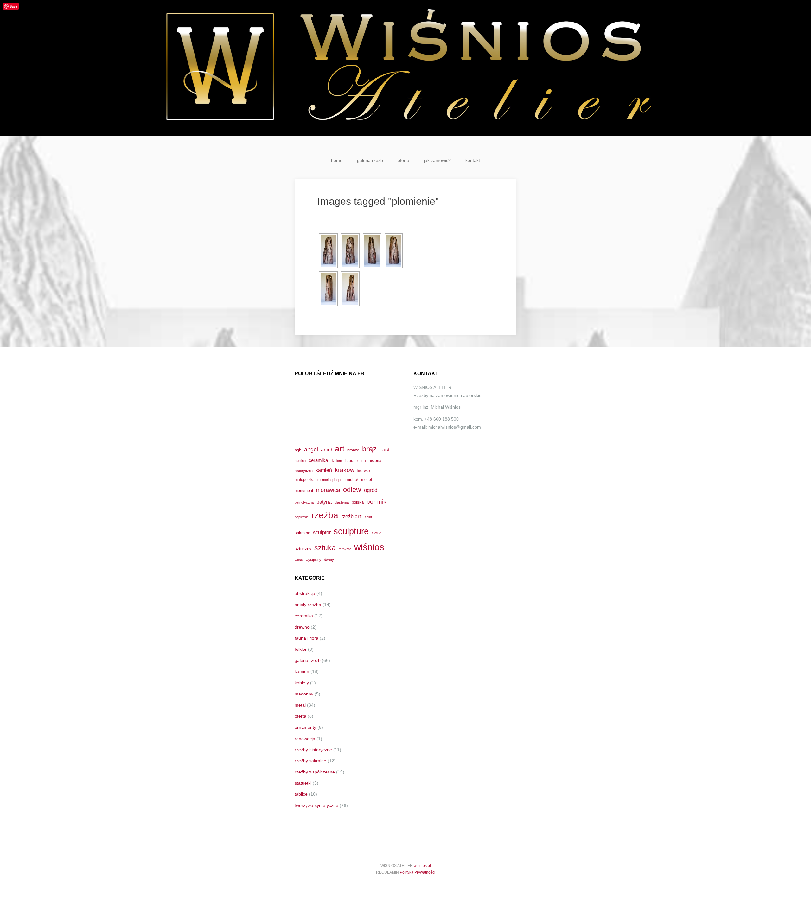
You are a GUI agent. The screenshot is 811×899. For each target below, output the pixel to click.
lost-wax (363, 471)
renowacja (305, 738)
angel (311, 449)
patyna (324, 502)
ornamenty (305, 727)
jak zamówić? (437, 160)
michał (351, 479)
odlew (352, 490)
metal (300, 705)
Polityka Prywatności (417, 872)
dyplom (336, 460)
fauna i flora (306, 638)
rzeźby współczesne (315, 771)
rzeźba (324, 515)
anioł (326, 449)
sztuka (325, 548)
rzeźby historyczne (313, 749)
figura (349, 460)
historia (375, 460)
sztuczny (303, 549)
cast (385, 449)
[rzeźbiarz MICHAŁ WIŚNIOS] (405, 68)
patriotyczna (304, 502)
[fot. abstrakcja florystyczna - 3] (372, 251)
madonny (304, 693)
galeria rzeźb (370, 160)
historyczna (304, 471)
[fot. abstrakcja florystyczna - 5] (328, 289)
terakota (345, 549)
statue (376, 533)
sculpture (351, 531)
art (339, 448)
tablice (301, 794)
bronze (353, 450)
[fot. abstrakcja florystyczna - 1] (328, 251)
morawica (328, 490)
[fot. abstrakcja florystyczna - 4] (393, 251)
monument (304, 490)
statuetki (303, 783)
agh (298, 450)
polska (358, 502)
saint (368, 517)
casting (300, 460)
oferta (403, 160)
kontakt (472, 160)
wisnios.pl (422, 865)
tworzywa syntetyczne (316, 805)
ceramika (318, 460)
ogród (370, 490)
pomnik (376, 501)
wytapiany (313, 560)
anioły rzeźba (308, 604)
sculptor (322, 532)
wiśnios (369, 547)
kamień (324, 470)
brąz (369, 449)
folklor (301, 649)
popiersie (302, 517)
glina (361, 460)
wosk (299, 560)
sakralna (302, 532)
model (366, 479)
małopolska (305, 479)
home (336, 160)
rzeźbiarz (351, 516)
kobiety (302, 682)
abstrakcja (305, 593)
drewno (302, 627)
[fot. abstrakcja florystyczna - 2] (350, 251)
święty (329, 560)
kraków (344, 470)
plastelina (342, 502)
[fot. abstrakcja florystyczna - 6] (350, 289)
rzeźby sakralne (310, 760)
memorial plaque (329, 480)
